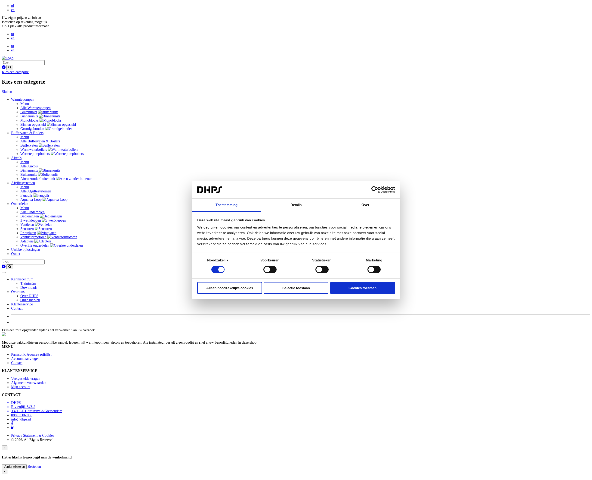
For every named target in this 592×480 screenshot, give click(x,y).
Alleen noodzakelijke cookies (229, 288)
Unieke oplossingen (25, 249)
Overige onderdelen (34, 245)
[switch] (270, 269)
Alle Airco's (29, 166)
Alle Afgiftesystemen (35, 191)
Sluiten (7, 92)
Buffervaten (29, 145)
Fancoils (26, 195)
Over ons (18, 292)
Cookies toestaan (362, 288)
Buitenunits (28, 112)
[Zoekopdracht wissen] (4, 67)
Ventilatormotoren (33, 237)
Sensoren (27, 229)
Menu (24, 104)
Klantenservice (22, 304)
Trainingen (28, 283)
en (13, 10)
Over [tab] (365, 205)
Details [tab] (296, 205)
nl (12, 6)
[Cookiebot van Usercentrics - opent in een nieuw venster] (375, 189)
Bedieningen (29, 216)
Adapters (27, 241)
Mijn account (20, 387)
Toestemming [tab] (226, 205)
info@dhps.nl (21, 419)
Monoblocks (29, 120)
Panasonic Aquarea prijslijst (31, 354)
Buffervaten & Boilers (27, 133)
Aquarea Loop (31, 199)
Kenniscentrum (22, 279)
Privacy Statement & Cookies (32, 435)
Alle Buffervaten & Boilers (40, 141)
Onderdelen (19, 204)
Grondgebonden (32, 129)
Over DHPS (29, 296)
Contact (16, 308)
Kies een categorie (15, 72)
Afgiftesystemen (23, 183)
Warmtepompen (22, 99)
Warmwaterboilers (33, 149)
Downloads (28, 287)
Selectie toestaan (296, 288)
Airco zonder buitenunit (37, 179)
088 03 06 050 (21, 415)
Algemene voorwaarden (28, 383)
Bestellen (34, 466)
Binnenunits (29, 116)
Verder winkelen (14, 466)
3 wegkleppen (30, 220)
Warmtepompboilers (35, 154)
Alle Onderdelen (32, 212)
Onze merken (30, 300)
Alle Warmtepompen (35, 108)
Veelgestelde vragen (25, 378)
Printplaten (28, 233)
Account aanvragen (25, 359)
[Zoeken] (9, 67)
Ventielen (27, 224)
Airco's (16, 158)
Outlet (15, 254)
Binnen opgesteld (33, 124)
